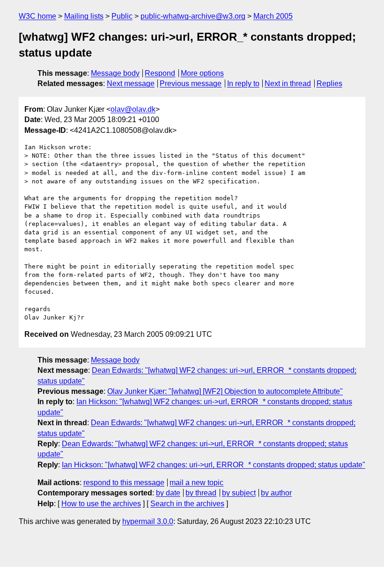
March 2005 (273, 16)
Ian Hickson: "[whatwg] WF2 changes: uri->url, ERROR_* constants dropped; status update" (213, 465)
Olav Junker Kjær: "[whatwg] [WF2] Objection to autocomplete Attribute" (225, 391)
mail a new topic (196, 483)
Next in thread (288, 83)
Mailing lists (83, 16)
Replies (329, 83)
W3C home (37, 16)
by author (276, 493)
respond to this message (123, 483)
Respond (160, 73)
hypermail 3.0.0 (147, 521)
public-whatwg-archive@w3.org (192, 16)
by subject (239, 493)
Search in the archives (187, 504)
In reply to (243, 83)
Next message (131, 83)
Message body (115, 73)
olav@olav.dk (133, 109)
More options (202, 73)
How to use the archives (101, 504)
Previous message (191, 83)
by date (168, 493)
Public (122, 16)
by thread (200, 493)
